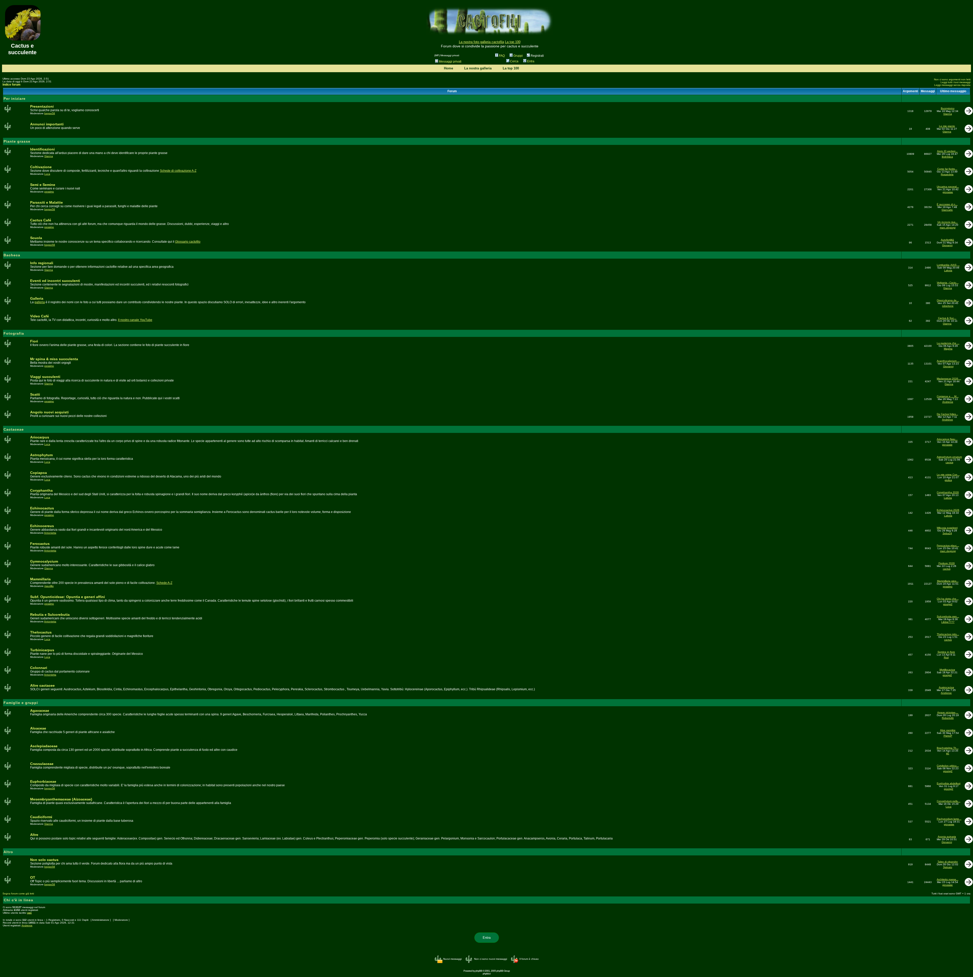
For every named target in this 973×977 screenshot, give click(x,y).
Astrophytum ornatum (949, 456)
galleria (39, 302)
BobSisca (947, 156)
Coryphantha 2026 (948, 492)
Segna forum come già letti (18, 893)
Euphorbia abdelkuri (948, 783)
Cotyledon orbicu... (948, 765)
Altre (34, 835)
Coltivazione (41, 167)
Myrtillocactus (947, 669)
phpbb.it (486, 973)
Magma (948, 348)
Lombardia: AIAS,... (948, 264)
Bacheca (12, 255)
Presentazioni (42, 106)
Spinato (947, 867)
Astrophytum (41, 455)
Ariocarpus (39, 437)
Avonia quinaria (947, 836)
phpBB (478, 970)
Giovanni (947, 245)
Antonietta (50, 532)
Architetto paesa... (947, 879)
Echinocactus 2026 (948, 510)
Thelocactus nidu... (948, 634)
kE (947, 753)
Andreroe (947, 401)
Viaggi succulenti (45, 377)
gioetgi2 (947, 604)
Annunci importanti (47, 124)
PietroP (948, 735)
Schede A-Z (164, 583)
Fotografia (14, 333)
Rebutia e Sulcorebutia (50, 614)
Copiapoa (38, 473)
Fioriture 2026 (947, 563)
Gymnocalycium (44, 561)
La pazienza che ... (948, 343)
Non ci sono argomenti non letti (952, 79)
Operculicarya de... (948, 300)
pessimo (49, 191)
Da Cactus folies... (947, 414)
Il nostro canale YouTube (135, 320)
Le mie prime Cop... (948, 474)
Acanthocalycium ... (948, 360)
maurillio (49, 586)
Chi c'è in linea (18, 900)
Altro (8, 852)
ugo (29, 912)
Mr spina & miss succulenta (54, 359)
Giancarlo (947, 209)
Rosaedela (947, 174)
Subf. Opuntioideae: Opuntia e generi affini (67, 597)
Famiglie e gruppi (21, 703)
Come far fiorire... (947, 168)
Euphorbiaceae (43, 781)
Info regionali (41, 263)
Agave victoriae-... (947, 712)
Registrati (537, 56)
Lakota (948, 270)
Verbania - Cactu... (948, 282)
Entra (530, 61)
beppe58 (49, 113)
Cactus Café (40, 220)
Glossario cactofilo (187, 241)
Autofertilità (947, 239)
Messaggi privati (450, 61)
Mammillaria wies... (948, 581)
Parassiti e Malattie (46, 202)
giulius (948, 480)
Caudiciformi (41, 817)
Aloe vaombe (948, 730)
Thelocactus (41, 632)
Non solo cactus (44, 860)
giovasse (948, 192)
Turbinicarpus (42, 650)
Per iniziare (15, 99)
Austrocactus (946, 687)
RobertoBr (948, 718)
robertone (947, 305)
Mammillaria (40, 579)
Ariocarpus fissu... (947, 439)
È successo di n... (947, 204)
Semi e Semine (42, 185)
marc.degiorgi (948, 227)
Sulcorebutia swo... (948, 616)
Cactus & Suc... (947, 318)
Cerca (514, 61)
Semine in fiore (946, 651)
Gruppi (518, 56)
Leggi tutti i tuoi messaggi (955, 82)
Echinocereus (42, 526)
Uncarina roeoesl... (948, 186)
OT (32, 877)
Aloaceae (38, 728)
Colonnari (38, 668)
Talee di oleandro (948, 861)
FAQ (502, 56)
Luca (47, 174)
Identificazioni (42, 149)
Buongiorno (948, 108)
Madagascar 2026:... (949, 378)
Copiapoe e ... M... (948, 396)
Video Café (39, 316)
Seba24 (947, 533)
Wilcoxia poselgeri (947, 527)
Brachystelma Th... (948, 747)
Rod (946, 657)
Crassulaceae (41, 764)
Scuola (36, 238)
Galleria (36, 298)
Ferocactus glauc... (948, 545)
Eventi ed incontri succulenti (55, 281)
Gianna (947, 113)
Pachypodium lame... (949, 818)
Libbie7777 (948, 622)
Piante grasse (17, 141)
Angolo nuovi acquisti (49, 412)
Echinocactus (42, 508)
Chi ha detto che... (948, 598)
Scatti (35, 394)
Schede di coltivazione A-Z (178, 171)
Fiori (34, 341)
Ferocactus (40, 544)
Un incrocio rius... (948, 222)
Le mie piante (947, 126)
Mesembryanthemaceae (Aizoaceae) (61, 799)
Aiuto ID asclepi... (947, 151)
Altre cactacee (42, 685)
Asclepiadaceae (44, 746)
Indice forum (12, 84)
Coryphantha (41, 490)
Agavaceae (39, 710)
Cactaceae (14, 429)
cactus (949, 462)
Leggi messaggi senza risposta (952, 85)
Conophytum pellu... (948, 801)
